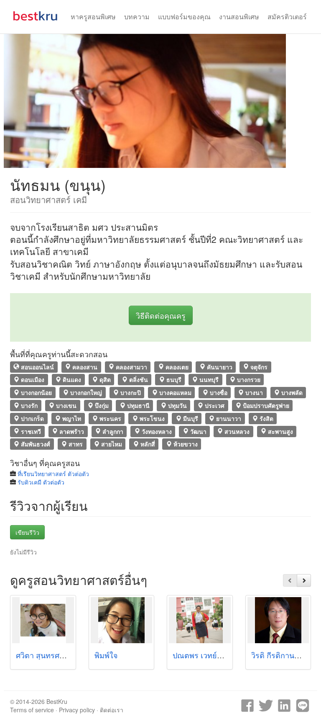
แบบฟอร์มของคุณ (184, 16)
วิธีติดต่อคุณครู (161, 315)
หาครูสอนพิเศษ (93, 16)
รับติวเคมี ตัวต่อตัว (41, 482)
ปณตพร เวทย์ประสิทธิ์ (208, 654)
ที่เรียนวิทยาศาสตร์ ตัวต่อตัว (53, 473)
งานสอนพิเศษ (239, 16)
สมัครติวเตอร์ (287, 16)
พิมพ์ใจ (106, 654)
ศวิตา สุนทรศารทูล (46, 654)
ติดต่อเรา (111, 710)
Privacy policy (77, 710)
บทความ (137, 16)
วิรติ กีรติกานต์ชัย (280, 654)
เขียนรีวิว (27, 532)
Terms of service (32, 710)
